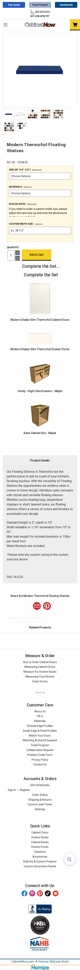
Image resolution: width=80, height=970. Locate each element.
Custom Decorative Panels (40, 866)
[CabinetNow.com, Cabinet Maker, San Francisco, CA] (40, 908)
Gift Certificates (40, 785)
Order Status (40, 794)
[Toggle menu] (5, 24)
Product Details (40, 460)
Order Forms (40, 681)
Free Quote (14, 5)
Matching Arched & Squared (40, 740)
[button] (69, 859)
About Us (40, 711)
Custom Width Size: (26, 224)
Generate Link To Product (25, 618)
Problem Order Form (39, 754)
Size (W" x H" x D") (25, 169)
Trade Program (40, 5)
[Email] (37, 606)
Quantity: (13, 247)
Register (25, 790)
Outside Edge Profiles (40, 725)
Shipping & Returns (40, 799)
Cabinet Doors (40, 832)
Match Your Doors (40, 735)
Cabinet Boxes (40, 842)
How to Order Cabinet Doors (40, 662)
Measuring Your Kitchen (40, 676)
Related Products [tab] (40, 627)
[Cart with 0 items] (75, 24)
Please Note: (23, 204)
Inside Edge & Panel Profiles (40, 730)
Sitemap (40, 809)
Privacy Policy (40, 759)
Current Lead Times (40, 804)
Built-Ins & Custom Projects (40, 861)
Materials (20, 187)
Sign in (12, 790)
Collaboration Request (40, 750)
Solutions (40, 851)
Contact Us (40, 764)
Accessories (39, 856)
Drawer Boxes (40, 837)
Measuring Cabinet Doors (39, 666)
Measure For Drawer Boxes (40, 671)
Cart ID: (40, 693)
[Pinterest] (47, 606)
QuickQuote (66, 5)
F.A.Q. (40, 716)
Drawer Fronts (40, 846)
